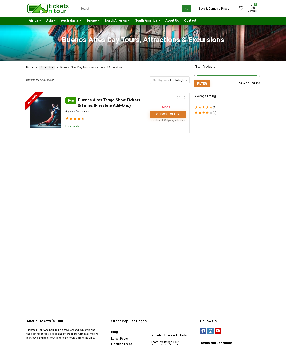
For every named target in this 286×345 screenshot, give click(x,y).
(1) (214, 107)
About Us (172, 20)
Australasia (69, 20)
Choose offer (167, 114)
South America (146, 20)
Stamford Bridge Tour (165, 342)
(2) (214, 113)
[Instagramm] (210, 331)
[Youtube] (218, 331)
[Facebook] (203, 331)
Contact (190, 20)
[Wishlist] (241, 8)
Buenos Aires (82, 111)
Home (30, 67)
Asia (49, 20)
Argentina (47, 67)
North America (116, 20)
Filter (202, 83)
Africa (33, 20)
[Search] (186, 8)
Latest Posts (119, 338)
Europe (91, 20)
